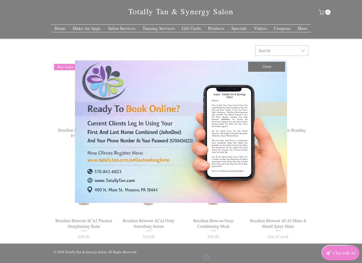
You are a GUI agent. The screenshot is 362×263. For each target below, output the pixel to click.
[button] (266, 66)
